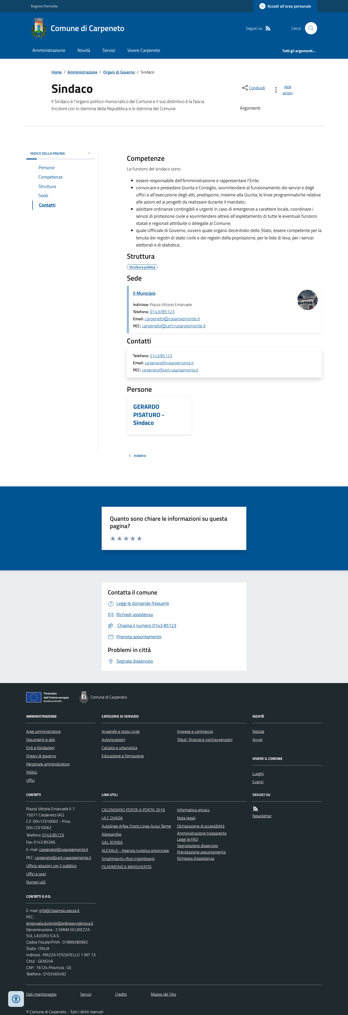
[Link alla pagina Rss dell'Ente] (255, 809)
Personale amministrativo (48, 764)
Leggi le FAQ (187, 839)
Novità (83, 50)
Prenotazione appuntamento (201, 852)
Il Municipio (144, 293)
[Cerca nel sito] (309, 28)
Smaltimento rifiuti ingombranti (128, 859)
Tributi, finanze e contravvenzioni (204, 739)
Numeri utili (36, 882)
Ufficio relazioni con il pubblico (51, 866)
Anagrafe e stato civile (121, 731)
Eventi (257, 782)
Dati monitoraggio (41, 994)
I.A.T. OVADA (112, 818)
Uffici (30, 780)
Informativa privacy (193, 810)
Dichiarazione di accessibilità (200, 826)
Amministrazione (48, 50)
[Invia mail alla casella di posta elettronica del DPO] (59, 910)
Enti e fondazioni (40, 748)
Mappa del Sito (163, 994)
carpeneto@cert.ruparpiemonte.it (174, 325)
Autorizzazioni (113, 739)
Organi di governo (41, 756)
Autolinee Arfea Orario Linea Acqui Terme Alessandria (136, 830)
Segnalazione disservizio (197, 846)
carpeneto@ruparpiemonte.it (172, 318)
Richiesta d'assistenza (195, 858)
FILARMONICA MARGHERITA (127, 867)
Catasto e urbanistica (119, 748)
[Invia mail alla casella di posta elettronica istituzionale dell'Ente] (63, 849)
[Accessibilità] (16, 999)
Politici (31, 772)
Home (56, 72)
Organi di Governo (119, 72)
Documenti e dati (40, 739)
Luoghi (258, 774)
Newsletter (262, 816)
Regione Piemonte (44, 6)
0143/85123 (162, 311)
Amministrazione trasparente (201, 833)
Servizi (108, 50)
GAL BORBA (112, 842)
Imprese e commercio (195, 731)
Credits (121, 994)
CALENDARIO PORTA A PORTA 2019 (133, 810)
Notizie (258, 731)
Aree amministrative (43, 731)
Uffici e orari (36, 874)
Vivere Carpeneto (143, 50)
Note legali (186, 818)
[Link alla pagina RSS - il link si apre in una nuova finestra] (268, 28)
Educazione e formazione (123, 756)
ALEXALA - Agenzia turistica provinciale (135, 850)
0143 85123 (53, 835)
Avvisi (257, 739)
